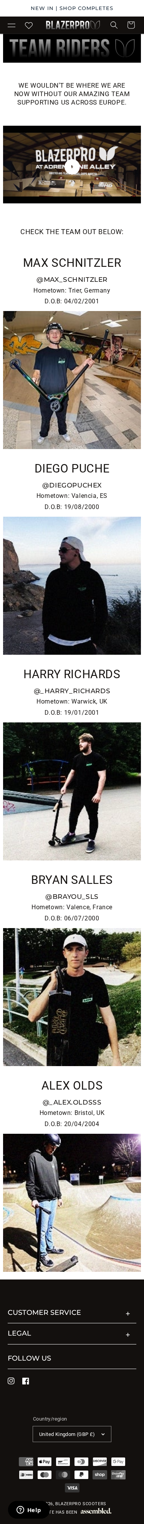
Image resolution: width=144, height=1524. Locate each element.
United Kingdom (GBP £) (67, 1434)
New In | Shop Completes (72, 8)
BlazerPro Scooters (80, 1503)
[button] (11, 25)
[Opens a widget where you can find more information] (29, 1510)
